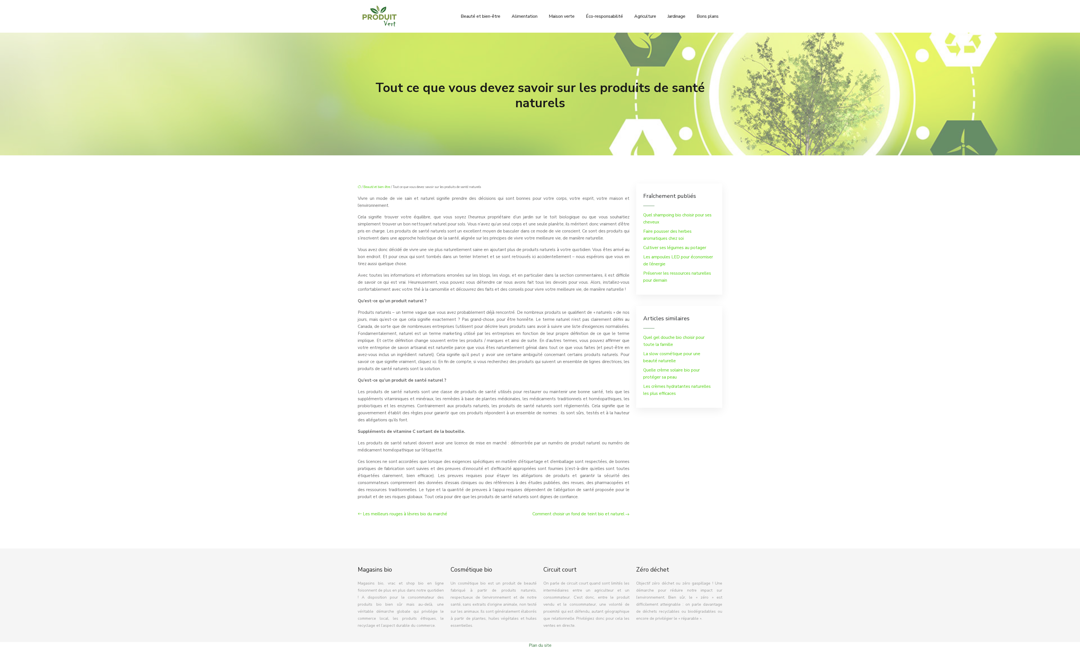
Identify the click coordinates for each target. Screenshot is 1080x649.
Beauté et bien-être (480, 16)
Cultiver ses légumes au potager (674, 247)
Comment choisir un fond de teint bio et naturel (578, 514)
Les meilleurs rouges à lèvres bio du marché (405, 514)
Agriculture (645, 16)
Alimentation (524, 16)
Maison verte (562, 16)
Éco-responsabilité (604, 16)
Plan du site (540, 645)
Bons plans (708, 16)
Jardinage (676, 16)
